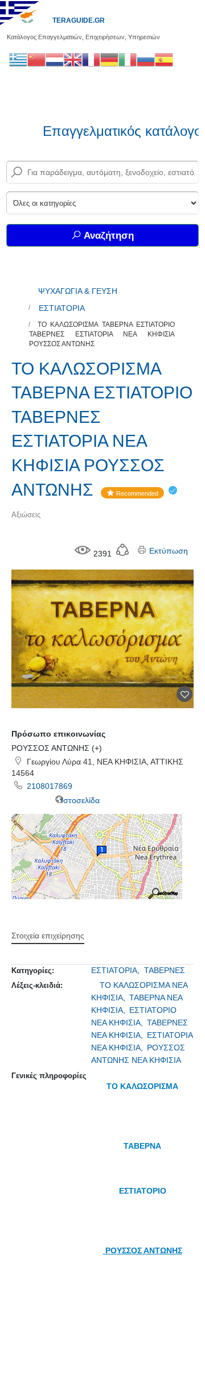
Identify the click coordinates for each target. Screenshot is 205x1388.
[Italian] (127, 59)
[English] (73, 59)
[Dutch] (55, 59)
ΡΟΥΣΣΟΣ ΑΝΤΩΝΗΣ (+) (56, 748)
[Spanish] (164, 59)
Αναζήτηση (107, 235)
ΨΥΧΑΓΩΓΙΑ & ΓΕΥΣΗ (77, 291)
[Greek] (18, 59)
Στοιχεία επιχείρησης (47, 935)
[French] (91, 59)
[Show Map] (96, 856)
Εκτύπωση (167, 550)
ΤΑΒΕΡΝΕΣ (164, 970)
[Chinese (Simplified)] (36, 59)
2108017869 (49, 786)
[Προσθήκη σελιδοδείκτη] (184, 694)
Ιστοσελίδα (79, 800)
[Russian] (146, 59)
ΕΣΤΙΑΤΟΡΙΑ (62, 308)
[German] (109, 59)
